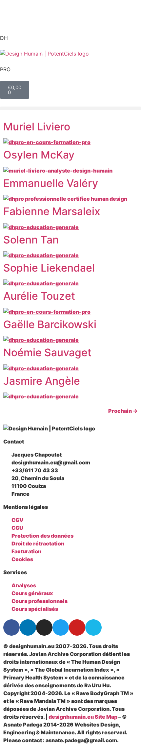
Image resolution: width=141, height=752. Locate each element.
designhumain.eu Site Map (83, 716)
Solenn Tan (31, 239)
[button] (70, 108)
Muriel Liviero (36, 126)
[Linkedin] (28, 627)
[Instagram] (44, 627)
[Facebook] (11, 627)
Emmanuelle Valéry (50, 183)
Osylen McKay (38, 154)
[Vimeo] (93, 627)
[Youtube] (77, 627)
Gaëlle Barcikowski (49, 324)
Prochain (123, 411)
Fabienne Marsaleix (51, 211)
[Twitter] (60, 627)
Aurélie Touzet (39, 296)
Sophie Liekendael (49, 267)
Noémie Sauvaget (47, 352)
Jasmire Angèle (41, 381)
